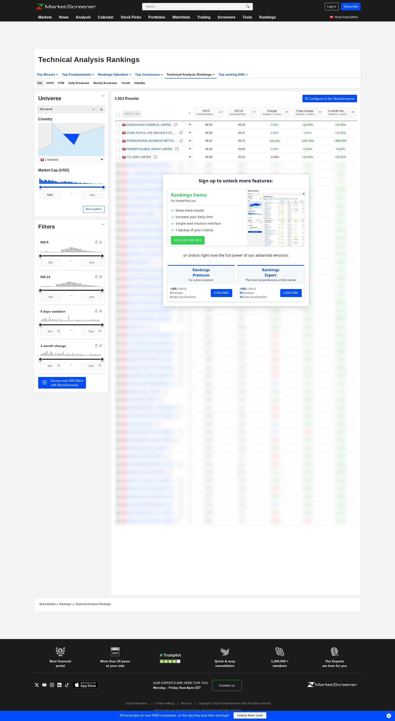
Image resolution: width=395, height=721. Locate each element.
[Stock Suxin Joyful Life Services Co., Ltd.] (180, 133)
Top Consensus (148, 74)
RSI (39, 83)
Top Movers (46, 74)
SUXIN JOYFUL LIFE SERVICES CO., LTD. (151, 132)
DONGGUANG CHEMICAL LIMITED (148, 124)
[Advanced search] (248, 6)
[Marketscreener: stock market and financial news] (66, 6)
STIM (61, 83)
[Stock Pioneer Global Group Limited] (176, 149)
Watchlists (181, 17)
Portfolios (156, 17)
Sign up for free (188, 240)
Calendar (106, 17)
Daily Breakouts (78, 83)
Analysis (83, 17)
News (64, 17)
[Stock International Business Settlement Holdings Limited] (180, 141)
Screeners (226, 17)
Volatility (139, 83)
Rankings (267, 17)
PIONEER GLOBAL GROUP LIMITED (149, 149)
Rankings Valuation (113, 74)
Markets (45, 17)
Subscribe (351, 6)
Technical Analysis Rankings (190, 74)
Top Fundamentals (77, 74)
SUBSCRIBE (221, 293)
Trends (125, 83)
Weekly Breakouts (105, 83)
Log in (331, 6)
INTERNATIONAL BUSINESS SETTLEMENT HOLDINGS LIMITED (151, 140)
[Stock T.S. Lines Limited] (154, 157)
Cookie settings (164, 703)
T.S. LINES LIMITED (138, 157)
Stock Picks (131, 17)
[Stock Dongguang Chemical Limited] (175, 125)
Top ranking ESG (232, 74)
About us (186, 703)
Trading (204, 17)
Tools (247, 17)
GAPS (50, 83)
